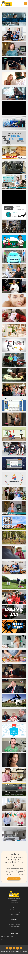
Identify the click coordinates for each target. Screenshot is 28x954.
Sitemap (25, 951)
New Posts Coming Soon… (7, 936)
